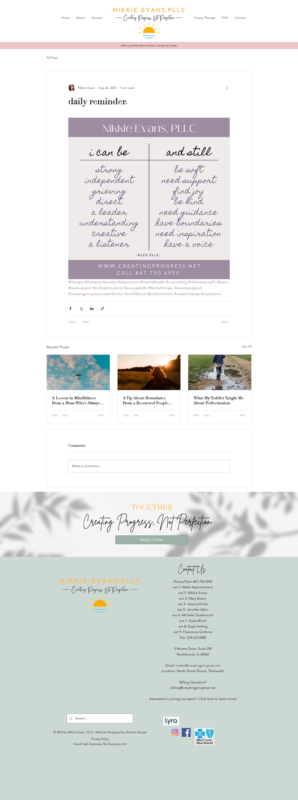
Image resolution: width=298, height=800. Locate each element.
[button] (80, 17)
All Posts (52, 58)
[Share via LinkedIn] (92, 308)
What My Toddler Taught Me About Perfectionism (219, 401)
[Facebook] (186, 732)
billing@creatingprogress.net (192, 688)
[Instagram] (175, 732)
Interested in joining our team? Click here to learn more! (193, 699)
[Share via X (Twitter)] (81, 308)
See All (247, 346)
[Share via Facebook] (70, 308)
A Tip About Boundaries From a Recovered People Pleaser (145, 401)
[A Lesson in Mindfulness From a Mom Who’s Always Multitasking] (78, 372)
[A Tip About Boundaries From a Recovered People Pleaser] (149, 372)
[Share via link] (102, 308)
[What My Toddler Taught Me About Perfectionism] (219, 372)
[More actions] (227, 87)
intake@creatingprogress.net (198, 665)
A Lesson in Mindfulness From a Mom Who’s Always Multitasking (76, 401)
